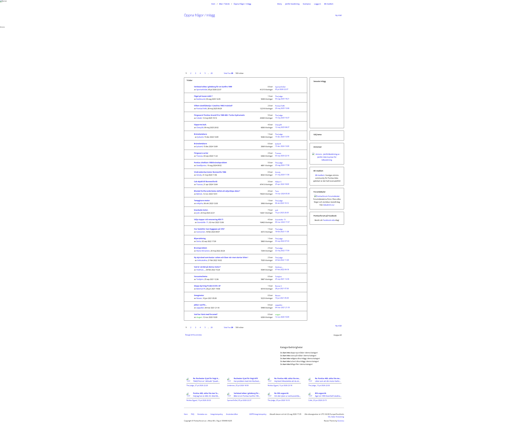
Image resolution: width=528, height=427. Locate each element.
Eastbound (200, 99)
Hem (186, 414)
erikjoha (199, 203)
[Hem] (197, 3)
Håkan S (278, 182)
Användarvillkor (232, 414)
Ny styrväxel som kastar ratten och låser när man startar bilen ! (221, 257)
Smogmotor (199, 295)
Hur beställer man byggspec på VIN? (209, 229)
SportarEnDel (201, 89)
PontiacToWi (201, 108)
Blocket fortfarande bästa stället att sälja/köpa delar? (217, 191)
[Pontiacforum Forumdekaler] (327, 196)
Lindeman (231, 385)
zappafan (200, 307)
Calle (310, 400)
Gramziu (340, 421)
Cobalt (199, 118)
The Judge (279, 96)
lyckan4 (200, 137)
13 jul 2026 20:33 (204, 400)
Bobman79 (200, 288)
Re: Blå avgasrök (281, 393)
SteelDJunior (201, 165)
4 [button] (200, 73)
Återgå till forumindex (193, 335)
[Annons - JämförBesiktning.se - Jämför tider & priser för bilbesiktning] (326, 160)
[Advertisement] (82, 47)
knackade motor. (201, 210)
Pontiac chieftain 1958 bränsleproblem (210, 162)
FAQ (192, 414)
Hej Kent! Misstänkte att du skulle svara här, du (287, 381)
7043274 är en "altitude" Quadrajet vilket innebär (206, 381)
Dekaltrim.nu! (328, 205)
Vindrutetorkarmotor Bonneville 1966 (210, 172)
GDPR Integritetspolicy (257, 414)
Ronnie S (278, 286)
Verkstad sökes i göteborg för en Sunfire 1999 (213, 86)
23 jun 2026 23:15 (320, 400)
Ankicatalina (202, 260)
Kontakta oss (202, 414)
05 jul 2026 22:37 (244, 400)
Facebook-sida (329, 220)
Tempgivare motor (202, 200)
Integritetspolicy (217, 414)
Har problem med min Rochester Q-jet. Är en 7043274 (247, 381)
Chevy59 (199, 127)
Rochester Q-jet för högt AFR (246, 378)
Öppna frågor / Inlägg (199, 15)
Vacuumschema (200, 276)
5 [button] (205, 73)
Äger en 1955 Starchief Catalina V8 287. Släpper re (328, 396)
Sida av (228, 73)
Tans (277, 191)
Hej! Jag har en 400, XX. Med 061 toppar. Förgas (206, 396)
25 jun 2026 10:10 (283, 400)
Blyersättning (200, 238)
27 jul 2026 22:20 (201, 385)
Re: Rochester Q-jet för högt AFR (206, 378)
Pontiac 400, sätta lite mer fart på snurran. (206, 393)
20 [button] (212, 73)
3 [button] (195, 73)
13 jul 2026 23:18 (285, 385)
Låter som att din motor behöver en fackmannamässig (328, 381)
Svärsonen (200, 232)
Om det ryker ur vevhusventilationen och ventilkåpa (287, 396)
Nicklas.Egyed (273, 385)
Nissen (199, 298)
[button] (216, 71)
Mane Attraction (203, 251)
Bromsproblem (200, 248)
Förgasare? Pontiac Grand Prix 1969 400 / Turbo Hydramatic (219, 115)
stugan (199, 317)
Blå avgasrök (320, 393)
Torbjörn (200, 279)
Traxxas (199, 156)
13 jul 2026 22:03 (323, 385)
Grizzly (199, 175)
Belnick (199, 194)
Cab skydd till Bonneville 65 (205, 181)
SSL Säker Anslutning (336, 417)
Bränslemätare (200, 134)
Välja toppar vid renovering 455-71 (208, 219)
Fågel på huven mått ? (203, 96)
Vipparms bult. (200, 124)
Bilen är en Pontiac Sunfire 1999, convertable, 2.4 (247, 396)
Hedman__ (200, 269)
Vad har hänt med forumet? (206, 314)
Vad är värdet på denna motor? (207, 267)
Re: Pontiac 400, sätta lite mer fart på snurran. (287, 378)
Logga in (317, 4)
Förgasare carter (201, 153)
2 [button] (190, 73)
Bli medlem (328, 4)
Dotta (198, 241)
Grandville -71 (202, 222)
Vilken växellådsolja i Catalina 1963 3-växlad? (213, 105)
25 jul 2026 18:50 (242, 385)
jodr (198, 213)
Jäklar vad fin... (200, 305)
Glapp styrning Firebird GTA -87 (207, 286)
